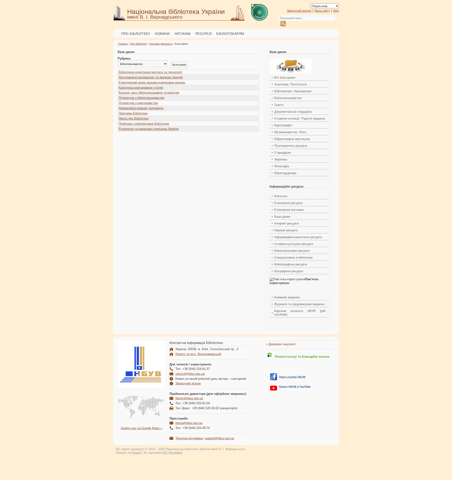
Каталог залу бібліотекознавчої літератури (149, 92)
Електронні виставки (289, 210)
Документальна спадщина (293, 111)
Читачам (182, 34)
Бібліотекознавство (288, 98)
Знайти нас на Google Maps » (141, 428)
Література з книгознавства (138, 103)
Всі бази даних (284, 77)
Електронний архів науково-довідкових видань (152, 82)
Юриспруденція (285, 173)
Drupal (136, 452)
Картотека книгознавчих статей (141, 87)
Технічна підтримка (189, 438)
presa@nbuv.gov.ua (188, 423)
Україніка (280, 159)
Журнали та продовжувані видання (299, 304)
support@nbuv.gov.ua (219, 438)
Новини (162, 34)
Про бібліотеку (135, 34)
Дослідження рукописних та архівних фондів (151, 77)
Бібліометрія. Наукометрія (292, 91)
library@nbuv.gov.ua (189, 398)
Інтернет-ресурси (286, 223)
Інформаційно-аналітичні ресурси (298, 237)
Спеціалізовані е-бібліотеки (293, 257)
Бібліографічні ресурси (290, 264)
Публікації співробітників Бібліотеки (144, 123)
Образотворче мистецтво (292, 139)
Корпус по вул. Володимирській (198, 354)
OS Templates (172, 452)
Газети (278, 105)
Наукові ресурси (286, 230)
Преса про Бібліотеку (134, 118)
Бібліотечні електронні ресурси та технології (150, 72)
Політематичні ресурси (290, 146)
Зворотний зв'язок (299, 10)
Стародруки (282, 152)
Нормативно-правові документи (141, 108)
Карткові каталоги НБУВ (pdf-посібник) (300, 312)
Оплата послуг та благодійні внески (301, 356)
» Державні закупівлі (280, 344)
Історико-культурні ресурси (293, 244)
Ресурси (203, 34)
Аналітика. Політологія (290, 84)
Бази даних (282, 216)
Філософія (281, 166)
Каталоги (280, 196)
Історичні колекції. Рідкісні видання (299, 118)
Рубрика (124, 58)
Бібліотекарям (230, 34)
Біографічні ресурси (288, 271)
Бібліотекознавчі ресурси (292, 250)
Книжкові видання (287, 297)
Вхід (336, 10)
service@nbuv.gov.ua (190, 374)
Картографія (283, 125)
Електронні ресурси (288, 203)
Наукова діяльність (160, 43)
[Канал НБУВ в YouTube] (273, 389)
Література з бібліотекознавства (141, 98)
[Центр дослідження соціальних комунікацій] (273, 379)
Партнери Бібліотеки (133, 113)
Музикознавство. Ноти (290, 132)
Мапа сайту (322, 10)
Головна (123, 43)
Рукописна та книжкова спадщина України (149, 129)
